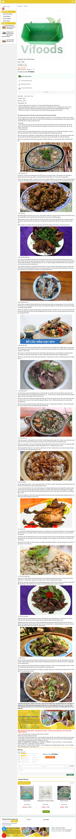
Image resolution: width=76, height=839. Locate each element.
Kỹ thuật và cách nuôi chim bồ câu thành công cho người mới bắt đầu (7, 34)
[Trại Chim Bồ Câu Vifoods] (3, 1)
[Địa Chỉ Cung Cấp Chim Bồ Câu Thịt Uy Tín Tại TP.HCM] (4, 26)
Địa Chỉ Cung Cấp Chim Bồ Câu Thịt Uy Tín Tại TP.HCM (10, 27)
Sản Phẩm (5, 11)
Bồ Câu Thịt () (6, 21)
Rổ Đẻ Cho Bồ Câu (64, 800)
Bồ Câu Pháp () (6, 16)
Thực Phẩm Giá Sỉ (34, 746)
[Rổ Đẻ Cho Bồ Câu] (64, 793)
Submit (70, 774)
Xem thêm (46, 92)
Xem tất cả (71, 782)
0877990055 (31, 72)
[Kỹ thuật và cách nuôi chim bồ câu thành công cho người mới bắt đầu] (4, 32)
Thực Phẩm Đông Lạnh (23, 746)
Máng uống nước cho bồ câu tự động (45, 800)
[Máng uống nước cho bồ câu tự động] (45, 793)
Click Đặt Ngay (50, 757)
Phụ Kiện (25, 64)
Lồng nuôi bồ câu (27, 800)
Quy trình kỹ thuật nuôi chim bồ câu (10, 40)
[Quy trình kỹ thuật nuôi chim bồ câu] (4, 40)
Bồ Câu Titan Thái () (7, 14)
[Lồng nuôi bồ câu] (27, 793)
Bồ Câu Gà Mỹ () (7, 18)
